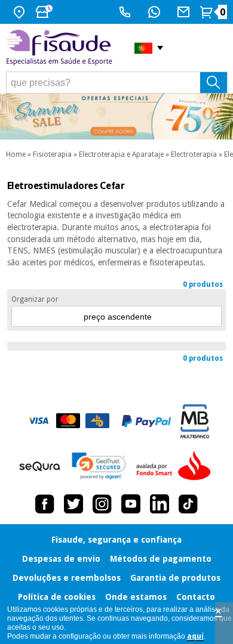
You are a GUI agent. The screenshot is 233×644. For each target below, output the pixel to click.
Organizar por (35, 299)
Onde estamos (136, 597)
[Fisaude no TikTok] (188, 503)
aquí (195, 636)
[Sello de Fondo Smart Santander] (176, 466)
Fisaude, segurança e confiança (116, 539)
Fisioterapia (52, 154)
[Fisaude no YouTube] (130, 503)
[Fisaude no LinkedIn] (159, 503)
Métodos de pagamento (160, 559)
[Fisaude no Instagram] (102, 503)
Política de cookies (57, 597)
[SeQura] (39, 466)
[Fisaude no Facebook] (44, 503)
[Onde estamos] (20, 12)
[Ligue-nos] (126, 12)
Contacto (195, 597)
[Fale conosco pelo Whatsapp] (155, 12)
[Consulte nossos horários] (45, 12)
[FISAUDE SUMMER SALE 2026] (116, 117)
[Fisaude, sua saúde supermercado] (61, 48)
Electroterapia (194, 154)
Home (16, 154)
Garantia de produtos (175, 578)
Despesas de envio (61, 559)
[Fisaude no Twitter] (73, 503)
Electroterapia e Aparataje (121, 154)
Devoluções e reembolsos (67, 578)
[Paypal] (146, 421)
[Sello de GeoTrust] (99, 466)
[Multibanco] (194, 421)
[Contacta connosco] (185, 12)
